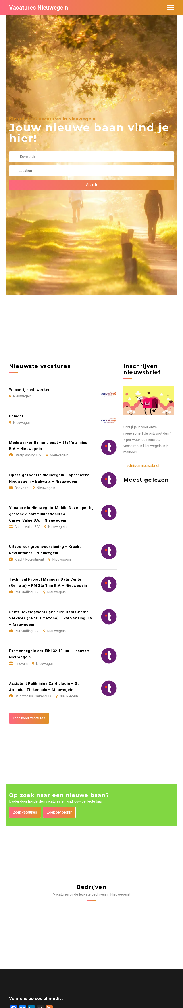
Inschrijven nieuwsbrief (141, 465)
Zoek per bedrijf (59, 812)
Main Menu (170, 7)
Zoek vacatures (25, 812)
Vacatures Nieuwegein (38, 7)
